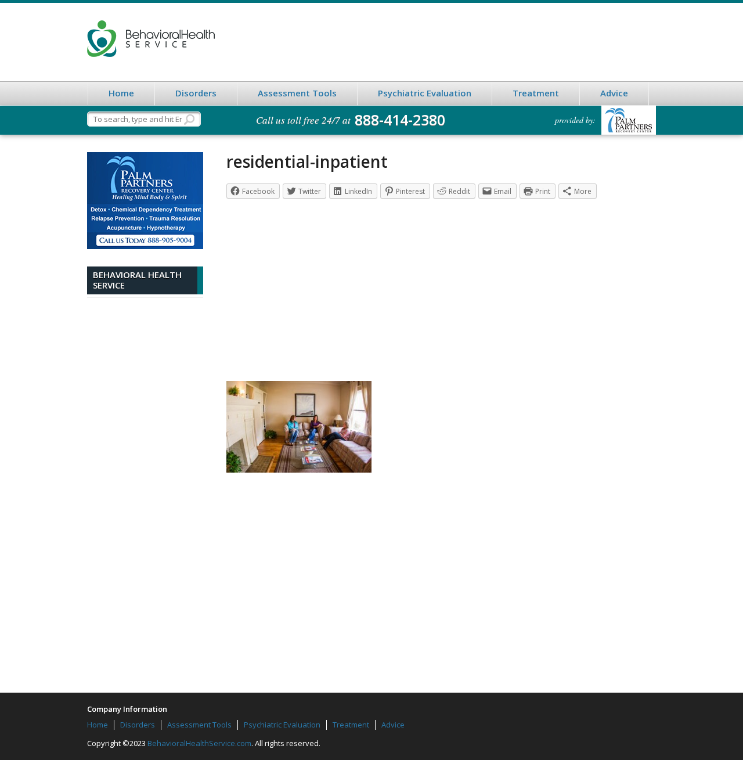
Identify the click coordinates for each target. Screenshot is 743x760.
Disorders (196, 93)
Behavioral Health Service (151, 38)
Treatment (536, 93)
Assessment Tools (297, 93)
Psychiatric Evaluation (424, 93)
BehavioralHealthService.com (199, 743)
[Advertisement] (145, 486)
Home (121, 93)
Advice (614, 93)
